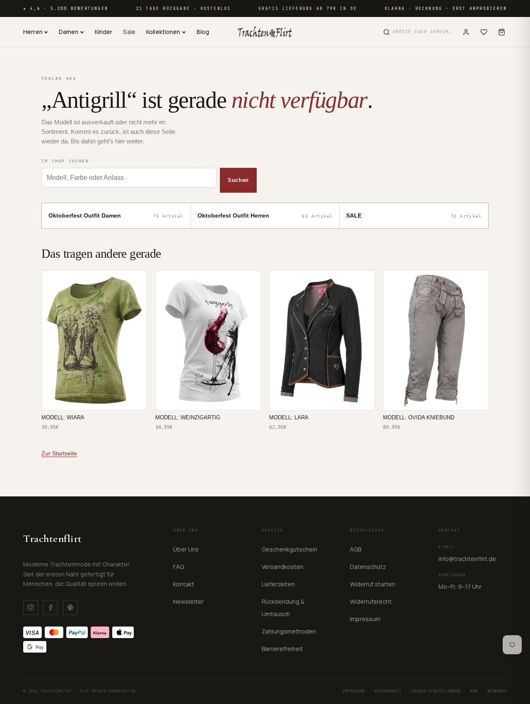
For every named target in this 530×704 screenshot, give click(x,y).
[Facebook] (50, 607)
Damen (69, 32)
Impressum (365, 619)
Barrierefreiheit (282, 649)
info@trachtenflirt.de (467, 559)
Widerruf (497, 691)
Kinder (104, 32)
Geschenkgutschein (289, 549)
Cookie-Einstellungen (435, 691)
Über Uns (186, 549)
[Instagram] (30, 607)
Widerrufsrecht (371, 601)
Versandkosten (283, 567)
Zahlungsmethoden (289, 631)
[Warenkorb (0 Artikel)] (501, 32)
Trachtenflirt (52, 538)
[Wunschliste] (484, 32)
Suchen (238, 180)
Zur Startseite (59, 453)
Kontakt (183, 584)
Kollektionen (163, 32)
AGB (355, 549)
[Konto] (466, 32)
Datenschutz (368, 567)
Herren (33, 32)
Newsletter (188, 601)
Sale (129, 32)
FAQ (178, 567)
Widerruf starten (372, 584)
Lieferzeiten (278, 584)
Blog (203, 32)
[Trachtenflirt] (264, 32)
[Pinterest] (70, 607)
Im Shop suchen (65, 161)
